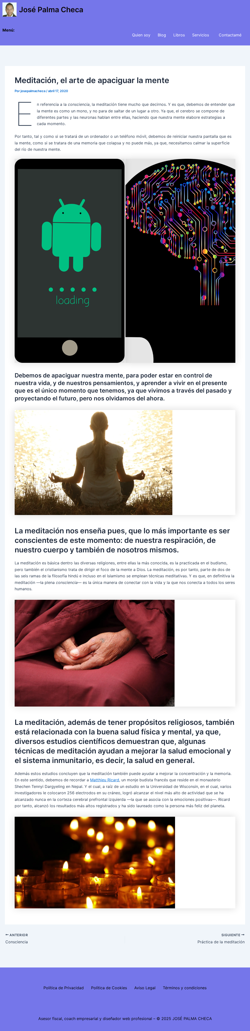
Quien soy (141, 34)
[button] (201, 35)
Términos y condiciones (185, 987)
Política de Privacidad (63, 987)
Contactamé (230, 34)
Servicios (200, 34)
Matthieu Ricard (104, 779)
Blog (162, 34)
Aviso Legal (145, 987)
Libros (179, 34)
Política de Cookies (109, 987)
